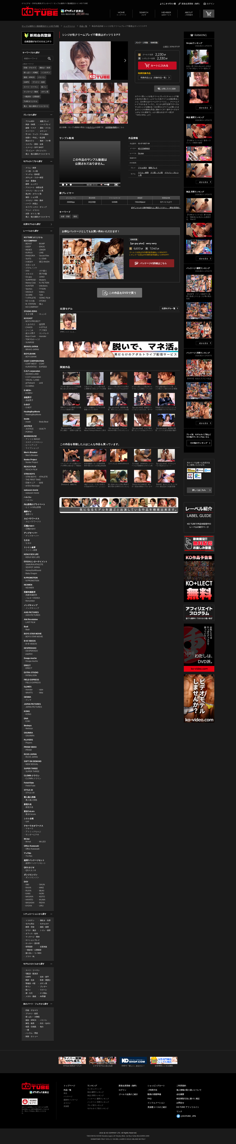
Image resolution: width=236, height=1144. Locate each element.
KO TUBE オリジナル (33, 237)
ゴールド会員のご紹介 (128, 1094)
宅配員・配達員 (32, 974)
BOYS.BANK (30, 354)
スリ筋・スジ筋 (32, 171)
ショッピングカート (156, 1086)
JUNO (41, 277)
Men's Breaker (30, 452)
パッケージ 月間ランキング (98, 1102)
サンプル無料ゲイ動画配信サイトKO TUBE (40, 26)
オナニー (43, 131)
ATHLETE (43, 477)
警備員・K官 (30, 983)
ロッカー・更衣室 (33, 943)
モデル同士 (30, 924)
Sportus (29, 289)
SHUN (42, 884)
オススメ (67, 1103)
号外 (41, 295)
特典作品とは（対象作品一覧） (154, 77)
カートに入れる (159, 65)
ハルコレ (28, 497)
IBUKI (41, 891)
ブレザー (43, 987)
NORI (41, 893)
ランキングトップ (94, 1089)
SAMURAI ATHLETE (34, 564)
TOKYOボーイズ (33, 339)
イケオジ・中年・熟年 (34, 200)
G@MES (27, 687)
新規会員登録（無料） (191, 4)
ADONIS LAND (32, 374)
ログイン (210, 4)
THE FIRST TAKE (33, 480)
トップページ (121, 13)
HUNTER (30, 286)
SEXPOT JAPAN (33, 567)
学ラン (28, 987)
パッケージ (68, 1096)
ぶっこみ (29, 330)
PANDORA (30, 256)
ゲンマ (28, 700)
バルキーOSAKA (33, 598)
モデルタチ (44, 924)
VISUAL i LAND (32, 380)
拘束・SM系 (30, 124)
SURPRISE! (31, 280)
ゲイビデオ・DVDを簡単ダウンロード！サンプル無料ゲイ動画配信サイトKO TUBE (55, 3)
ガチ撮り (43, 271)
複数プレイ (44, 121)
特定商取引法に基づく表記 (188, 1099)
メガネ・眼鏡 (31, 996)
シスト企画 (29, 818)
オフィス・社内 (32, 933)
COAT (41, 364)
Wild (41, 693)
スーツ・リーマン (31, 87)
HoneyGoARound (33, 570)
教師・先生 (30, 980)
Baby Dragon (31, 573)
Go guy (29, 277)
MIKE (41, 888)
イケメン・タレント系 (34, 191)
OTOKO (42, 301)
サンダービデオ (32, 834)
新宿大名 (28, 804)
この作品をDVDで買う (122, 292)
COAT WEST (31, 364)
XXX (27, 271)
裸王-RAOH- (44, 262)
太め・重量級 (31, 181)
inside (28, 422)
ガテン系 (44, 92)
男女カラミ (30, 141)
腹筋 (75, 216)
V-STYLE (43, 327)
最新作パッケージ (71, 1100)
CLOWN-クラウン (31, 775)
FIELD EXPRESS (31, 680)
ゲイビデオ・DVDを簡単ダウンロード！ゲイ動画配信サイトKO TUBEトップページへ (35, 1085)
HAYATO (29, 900)
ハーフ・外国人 (32, 204)
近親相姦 (43, 947)
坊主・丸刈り (45, 1023)
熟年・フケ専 (45, 141)
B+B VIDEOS (30, 641)
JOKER (42, 250)
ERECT (27, 665)
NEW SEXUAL (32, 764)
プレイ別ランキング (95, 1105)
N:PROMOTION (31, 578)
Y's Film (27, 853)
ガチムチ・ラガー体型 (34, 177)
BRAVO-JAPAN (31, 346)
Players (29, 743)
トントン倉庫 (29, 547)
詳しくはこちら (199, 490)
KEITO (42, 897)
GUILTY (42, 429)
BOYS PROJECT (33, 321)
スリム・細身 (31, 168)
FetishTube (29, 783)
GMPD (26, 82)
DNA (26, 718)
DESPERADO (30, 648)
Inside (26, 419)
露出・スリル (45, 128)
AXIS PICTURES (31, 612)
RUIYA (28, 891)
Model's (42, 280)
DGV (26, 882)
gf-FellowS (30, 383)
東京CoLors (29, 811)
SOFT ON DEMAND (32, 761)
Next (125, 60)
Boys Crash (31, 336)
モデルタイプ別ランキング (98, 1108)
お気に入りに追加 (169, 89)
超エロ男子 (30, 333)
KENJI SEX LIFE (31, 554)
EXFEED (43, 367)
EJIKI (28, 721)
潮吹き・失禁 (44, 68)
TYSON (42, 289)
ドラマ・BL (30, 956)
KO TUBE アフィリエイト (187, 1107)
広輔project (29, 526)
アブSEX (43, 330)
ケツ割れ (43, 993)
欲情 (41, 483)
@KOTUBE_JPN (188, 1116)
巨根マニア (30, 483)
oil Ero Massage (33, 486)
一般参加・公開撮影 (32, 96)
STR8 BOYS (29, 474)
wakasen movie (31, 490)
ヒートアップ (31, 445)
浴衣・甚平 (44, 977)
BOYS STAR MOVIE (33, 634)
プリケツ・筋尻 (38, 82)
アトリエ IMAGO (33, 439)
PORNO (29, 432)
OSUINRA (28, 733)
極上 (41, 304)
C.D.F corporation (32, 371)
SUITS (28, 259)
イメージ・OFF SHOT (35, 147)
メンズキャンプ (30, 605)
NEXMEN (28, 585)
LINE (41, 253)
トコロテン (45, 72)
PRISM (29, 750)
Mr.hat (27, 839)
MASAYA (29, 897)
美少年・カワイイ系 (33, 194)
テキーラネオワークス (33, 826)
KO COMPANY (30, 241)
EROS (42, 247)
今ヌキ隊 (29, 314)
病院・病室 (44, 927)
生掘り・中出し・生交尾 (35, 138)
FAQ (149, 1099)
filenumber (30, 601)
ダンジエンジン (30, 875)
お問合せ (180, 1103)
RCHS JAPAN (30, 754)
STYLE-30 (28, 790)
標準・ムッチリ (32, 184)
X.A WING (30, 386)
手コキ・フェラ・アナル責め (37, 134)
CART (208, 14)
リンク (179, 1111)
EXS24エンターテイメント (35, 561)
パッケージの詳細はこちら (153, 263)
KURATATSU (31, 367)
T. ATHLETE (31, 298)
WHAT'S (29, 693)
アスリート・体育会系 (34, 187)
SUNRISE (30, 342)
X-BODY (29, 262)
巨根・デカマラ (30, 68)
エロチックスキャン (34, 442)
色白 (42, 1027)
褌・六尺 (29, 993)
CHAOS (29, 327)
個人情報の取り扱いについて (188, 1090)
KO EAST (28, 318)
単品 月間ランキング (95, 1095)
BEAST (29, 244)
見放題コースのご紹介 (157, 1107)
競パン (44, 87)
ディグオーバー (30, 533)
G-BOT (27, 405)
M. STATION (31, 304)
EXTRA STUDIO (31, 672)
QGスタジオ (29, 867)
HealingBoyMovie (32, 412)
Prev (62, 60)
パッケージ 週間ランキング (98, 1099)
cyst (27, 821)
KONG (27, 711)
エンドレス (44, 333)
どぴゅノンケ (31, 268)
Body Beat (43, 422)
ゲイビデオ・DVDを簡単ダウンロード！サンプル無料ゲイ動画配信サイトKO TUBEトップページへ (40, 11)
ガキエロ (29, 274)
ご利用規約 (181, 1086)
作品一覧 (83, 26)
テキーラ (29, 828)
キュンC (42, 314)
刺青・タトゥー (32, 1036)
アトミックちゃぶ (33, 831)
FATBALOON (31, 675)
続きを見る (203, 108)
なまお (27, 540)
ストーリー (30, 131)
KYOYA (29, 906)
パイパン (41, 77)
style (41, 690)
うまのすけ (30, 324)
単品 (65, 1093)
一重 (27, 1030)
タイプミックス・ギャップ (36, 207)
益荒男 (42, 324)
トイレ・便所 (45, 930)
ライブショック (32, 448)
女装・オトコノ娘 (33, 213)
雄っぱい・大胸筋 (31, 72)
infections (43, 286)
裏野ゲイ (28, 511)
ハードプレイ (45, 124)
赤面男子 (28, 397)
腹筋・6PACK (29, 77)
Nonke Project (30, 459)
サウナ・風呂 (31, 930)
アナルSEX (30, 121)
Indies (41, 292)
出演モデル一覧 (168, 308)
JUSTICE (28, 426)
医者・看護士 (45, 980)
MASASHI (30, 903)
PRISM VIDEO (30, 747)
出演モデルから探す (32, 224)
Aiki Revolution (31, 619)
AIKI (27, 884)
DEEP (28, 247)
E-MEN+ (27, 390)
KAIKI (28, 893)
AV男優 (43, 996)
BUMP (42, 244)
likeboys (28, 725)
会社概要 (180, 1094)
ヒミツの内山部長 (33, 507)
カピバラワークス (31, 518)
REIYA (42, 903)
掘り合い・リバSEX (33, 953)
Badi (26, 627)
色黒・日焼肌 (31, 1027)
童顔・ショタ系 (32, 197)
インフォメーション (156, 1103)
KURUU (29, 253)
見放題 (66, 1106)
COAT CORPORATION (34, 361)
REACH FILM (30, 467)
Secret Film (44, 256)
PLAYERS (28, 740)
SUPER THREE (31, 768)
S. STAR (42, 259)
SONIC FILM (44, 298)
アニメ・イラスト (33, 210)
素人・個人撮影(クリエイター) (36, 106)
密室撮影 (29, 947)
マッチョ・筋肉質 (33, 174)
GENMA (27, 697)
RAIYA (28, 888)
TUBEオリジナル (30, 101)
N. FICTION (44, 283)
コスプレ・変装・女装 (34, 144)
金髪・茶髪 (65, 216)
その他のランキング (198, 443)
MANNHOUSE (30, 436)
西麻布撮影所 (29, 592)
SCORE (29, 295)
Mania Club (31, 283)
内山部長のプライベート (34, 504)
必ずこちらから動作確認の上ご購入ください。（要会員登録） (156, 208)
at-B (41, 383)
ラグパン (43, 990)
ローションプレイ (33, 940)
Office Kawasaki (31, 846)
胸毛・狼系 (30, 1023)
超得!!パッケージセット (34, 860)
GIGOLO (29, 292)
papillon (29, 654)
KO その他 (30, 301)
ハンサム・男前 (32, 1033)
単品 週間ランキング (95, 1092)
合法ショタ (30, 265)
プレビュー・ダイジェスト (36, 150)
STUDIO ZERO (30, 311)
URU (41, 906)
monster (42, 336)
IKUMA (42, 900)
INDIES (29, 250)
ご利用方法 (152, 1090)
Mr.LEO (42, 842)
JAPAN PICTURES (32, 704)
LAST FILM (30, 622)
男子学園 (43, 274)
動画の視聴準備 (154, 1094)
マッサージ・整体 (31, 92)
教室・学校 (30, 927)
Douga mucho (30, 658)
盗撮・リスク (31, 128)
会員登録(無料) (111, 127)
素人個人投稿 (29, 797)
